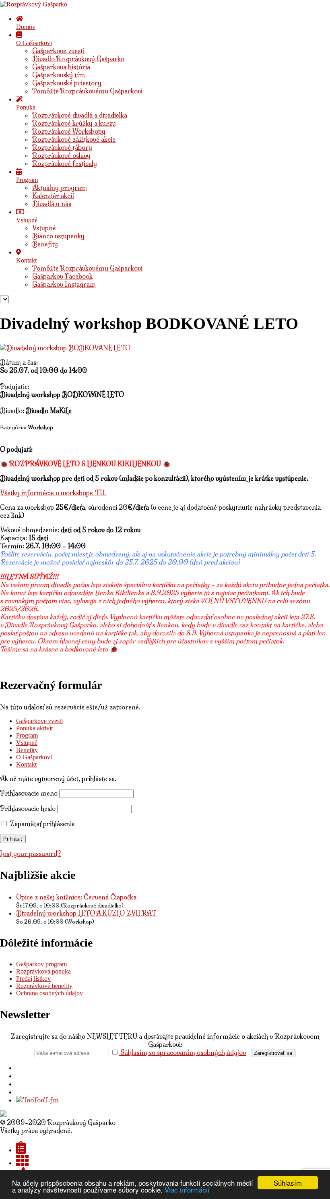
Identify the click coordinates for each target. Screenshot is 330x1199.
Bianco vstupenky (58, 236)
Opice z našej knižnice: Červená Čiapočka (76, 897)
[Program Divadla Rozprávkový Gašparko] (21, 1150)
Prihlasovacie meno (29, 793)
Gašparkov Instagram (64, 284)
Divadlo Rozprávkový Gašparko (78, 59)
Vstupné (44, 228)
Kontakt (26, 764)
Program (27, 735)
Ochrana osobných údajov (49, 993)
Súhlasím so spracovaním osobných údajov (182, 1052)
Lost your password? (30, 854)
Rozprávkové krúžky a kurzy (74, 123)
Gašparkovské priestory (66, 83)
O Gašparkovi (34, 757)
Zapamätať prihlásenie (41, 824)
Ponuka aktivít (34, 728)
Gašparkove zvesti (58, 51)
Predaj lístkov (33, 978)
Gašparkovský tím (58, 75)
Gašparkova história (61, 67)
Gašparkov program (41, 964)
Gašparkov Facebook (62, 276)
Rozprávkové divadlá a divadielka (79, 115)
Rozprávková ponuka (43, 971)
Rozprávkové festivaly (64, 163)
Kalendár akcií (53, 196)
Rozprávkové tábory (62, 147)
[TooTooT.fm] (37, 1100)
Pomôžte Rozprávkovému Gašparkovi (87, 91)
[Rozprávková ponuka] (22, 1163)
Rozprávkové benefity (44, 985)
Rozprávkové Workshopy (68, 131)
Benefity (45, 244)
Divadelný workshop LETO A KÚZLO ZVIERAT (86, 913)
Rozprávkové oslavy (61, 155)
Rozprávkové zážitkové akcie (74, 139)
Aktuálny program (59, 188)
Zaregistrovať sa (273, 1053)
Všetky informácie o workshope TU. (53, 493)
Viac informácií (187, 1190)
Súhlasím (288, 1183)
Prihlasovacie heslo (28, 808)
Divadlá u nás (51, 204)
